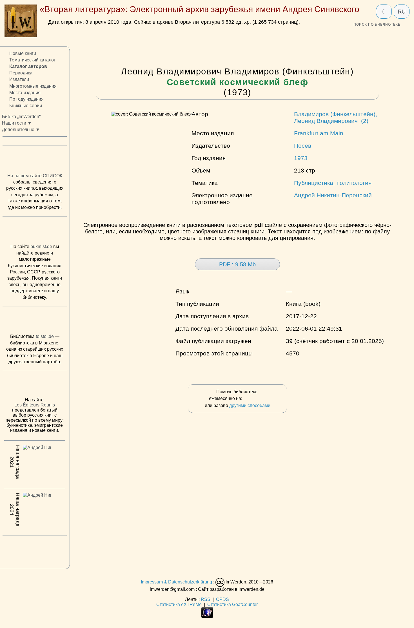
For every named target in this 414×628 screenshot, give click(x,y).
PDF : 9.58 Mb (237, 264)
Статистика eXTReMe (179, 604)
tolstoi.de (45, 336)
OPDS (222, 599)
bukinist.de (41, 246)
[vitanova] (34, 551)
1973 (301, 158)
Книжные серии (25, 105)
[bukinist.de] (35, 231)
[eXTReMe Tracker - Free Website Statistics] (207, 616)
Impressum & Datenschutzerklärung (176, 582)
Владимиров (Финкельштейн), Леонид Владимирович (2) (335, 117)
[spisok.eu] (35, 160)
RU (402, 11)
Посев (302, 145)
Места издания (25, 92)
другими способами (249, 405)
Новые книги (22, 53)
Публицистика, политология (332, 183)
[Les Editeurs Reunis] (35, 385)
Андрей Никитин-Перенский (333, 195)
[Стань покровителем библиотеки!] (254, 398)
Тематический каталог (32, 60)
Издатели (19, 79)
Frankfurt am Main (318, 133)
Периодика (20, 72)
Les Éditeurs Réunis (34, 405)
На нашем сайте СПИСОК (34, 175)
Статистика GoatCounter (232, 604)
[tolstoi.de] (35, 321)
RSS (205, 599)
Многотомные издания (33, 85)
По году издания (26, 99)
